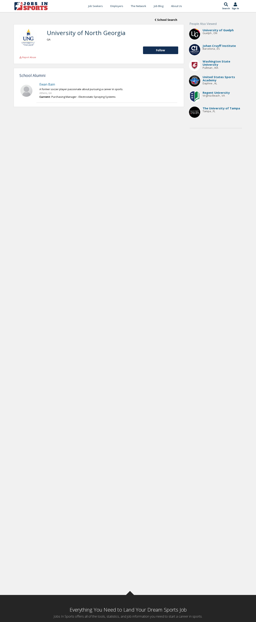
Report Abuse (29, 57)
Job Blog (158, 6)
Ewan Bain (47, 84)
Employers (116, 6)
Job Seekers (95, 6)
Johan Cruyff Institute (219, 46)
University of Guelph (218, 30)
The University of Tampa (221, 108)
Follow (160, 50)
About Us (176, 6)
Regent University (216, 93)
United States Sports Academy (219, 78)
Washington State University (216, 63)
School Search (166, 20)
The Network (138, 6)
